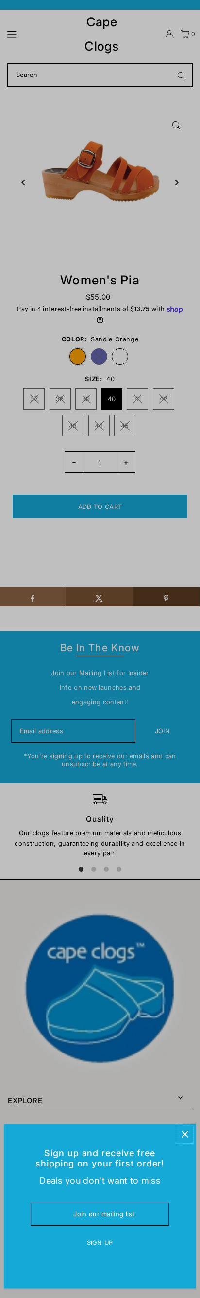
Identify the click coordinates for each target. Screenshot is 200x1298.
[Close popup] (184, 1134)
